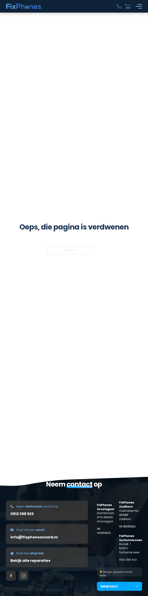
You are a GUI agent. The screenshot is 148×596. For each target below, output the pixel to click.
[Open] (139, 6)
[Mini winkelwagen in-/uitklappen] (127, 6)
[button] (119, 586)
